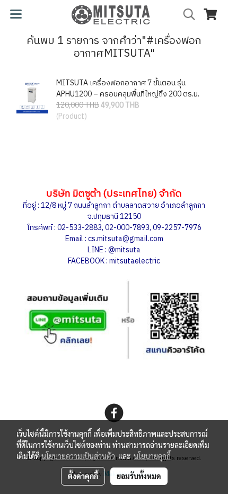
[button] (185, 14)
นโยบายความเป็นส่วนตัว (78, 456)
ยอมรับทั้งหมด (139, 476)
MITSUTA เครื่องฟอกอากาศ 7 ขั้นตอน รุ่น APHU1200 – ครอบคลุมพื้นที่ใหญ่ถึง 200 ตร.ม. (127, 88)
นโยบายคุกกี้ (152, 456)
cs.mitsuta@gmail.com (125, 239)
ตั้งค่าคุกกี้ (83, 476)
